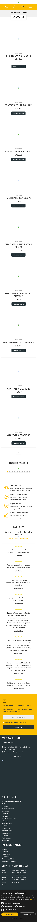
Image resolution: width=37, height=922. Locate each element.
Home (11, 12)
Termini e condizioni (8, 859)
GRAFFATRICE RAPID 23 (18, 389)
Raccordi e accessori (8, 808)
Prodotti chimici (6, 838)
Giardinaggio (6, 828)
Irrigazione (5, 816)
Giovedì (4, 877)
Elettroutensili (6, 833)
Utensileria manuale (8, 830)
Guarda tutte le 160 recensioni (18, 538)
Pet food (4, 804)
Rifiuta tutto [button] (27, 914)
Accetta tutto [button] (9, 914)
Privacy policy (6, 854)
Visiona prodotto (18, 67)
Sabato (4, 882)
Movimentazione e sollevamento (11, 801)
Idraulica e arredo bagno (9, 818)
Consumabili (5, 811)
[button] (18, 919)
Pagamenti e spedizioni (9, 861)
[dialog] (18, 906)
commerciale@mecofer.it (15, 752)
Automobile (5, 840)
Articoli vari (17, 12)
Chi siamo (5, 849)
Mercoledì (4, 875)
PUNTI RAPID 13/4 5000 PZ (18, 198)
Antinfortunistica (7, 823)
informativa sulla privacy (19, 722)
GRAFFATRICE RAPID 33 (18, 435)
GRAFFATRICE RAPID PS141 (18, 151)
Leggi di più (32, 899)
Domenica (4, 884)
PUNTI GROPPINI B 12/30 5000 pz (18, 342)
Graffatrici (24, 12)
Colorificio (5, 835)
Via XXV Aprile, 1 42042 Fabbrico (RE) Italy (17, 747)
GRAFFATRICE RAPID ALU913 (18, 105)
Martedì (4, 872)
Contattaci (5, 851)
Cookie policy (6, 856)
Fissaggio (5, 813)
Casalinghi (5, 806)
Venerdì (4, 880)
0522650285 (11, 749)
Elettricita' (5, 826)
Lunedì (3, 870)
